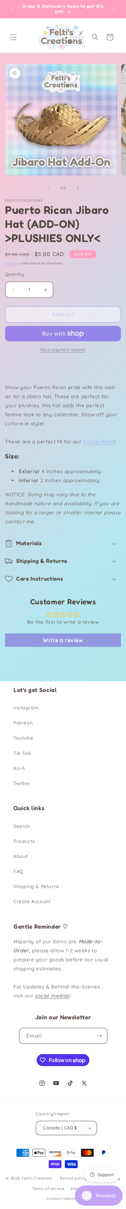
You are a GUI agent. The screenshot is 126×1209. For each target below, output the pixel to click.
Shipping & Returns (36, 886)
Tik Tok (22, 753)
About (20, 856)
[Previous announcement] (12, 9)
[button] (13, 37)
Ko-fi (19, 768)
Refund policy (73, 1178)
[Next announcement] (113, 9)
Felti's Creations (37, 1178)
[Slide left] (48, 188)
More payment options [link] (63, 349)
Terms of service (48, 1188)
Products (24, 841)
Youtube (23, 738)
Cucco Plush (98, 441)
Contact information (66, 1198)
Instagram (26, 708)
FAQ (18, 871)
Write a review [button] (63, 640)
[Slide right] (78, 188)
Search (21, 826)
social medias (52, 995)
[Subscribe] (99, 1036)
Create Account (31, 901)
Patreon (23, 723)
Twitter (21, 783)
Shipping (12, 263)
